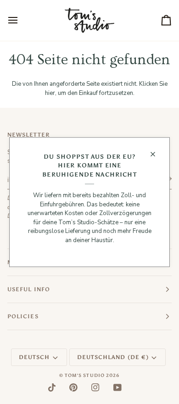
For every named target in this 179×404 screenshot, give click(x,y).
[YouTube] (117, 387)
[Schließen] (156, 154)
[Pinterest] (73, 387)
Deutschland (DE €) (113, 357)
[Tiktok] (52, 387)
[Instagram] (95, 387)
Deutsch (34, 357)
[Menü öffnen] (21, 20)
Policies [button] (23, 316)
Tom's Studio (85, 375)
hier (50, 93)
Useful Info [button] (28, 289)
